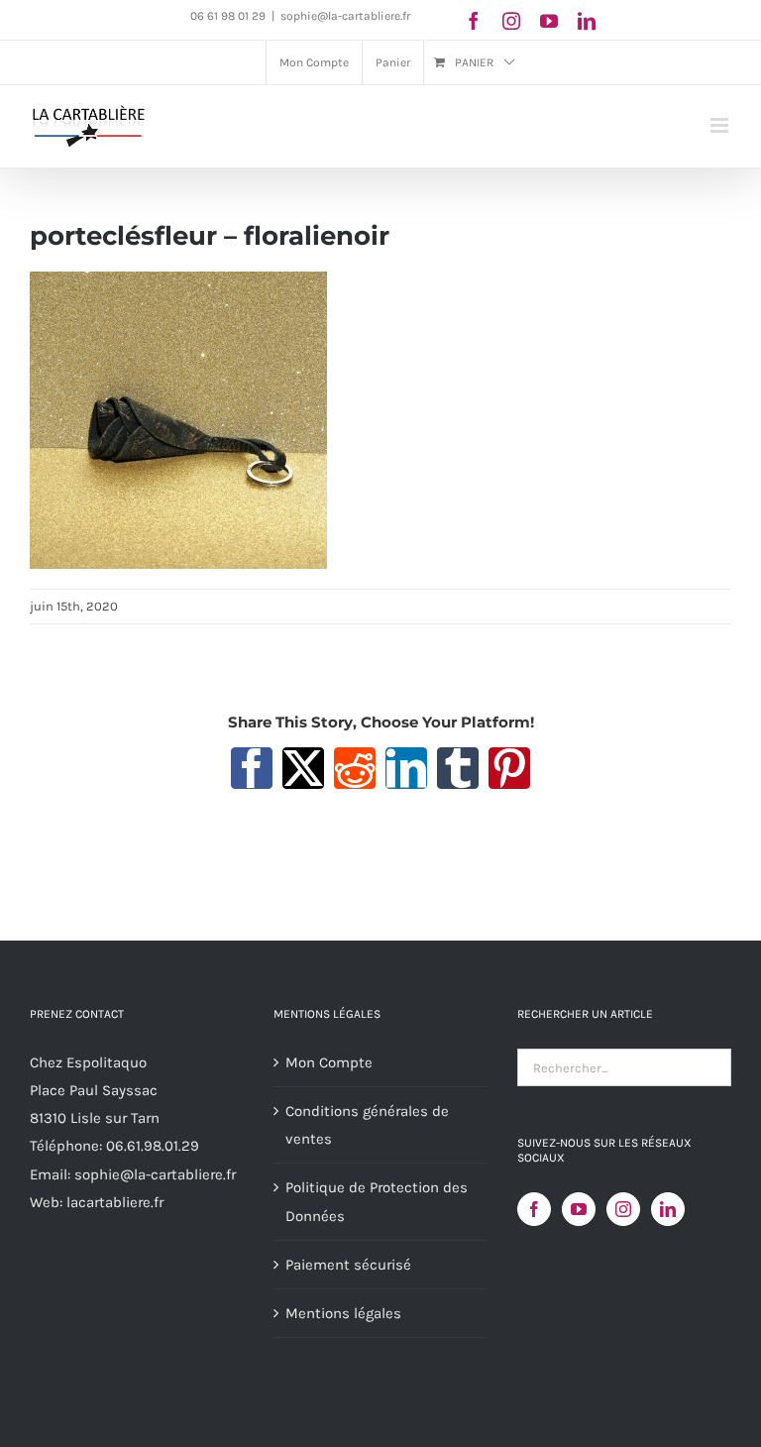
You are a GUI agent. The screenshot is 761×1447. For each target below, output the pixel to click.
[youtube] (549, 21)
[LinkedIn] (668, 1209)
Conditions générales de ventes (367, 1125)
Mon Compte (329, 1062)
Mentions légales (343, 1313)
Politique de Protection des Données (376, 1201)
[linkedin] (586, 21)
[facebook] (474, 21)
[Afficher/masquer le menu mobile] (720, 125)
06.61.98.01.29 (152, 1146)
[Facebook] (534, 1209)
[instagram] (511, 21)
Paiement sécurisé (348, 1265)
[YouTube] (579, 1209)
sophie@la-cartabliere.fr (345, 16)
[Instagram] (623, 1209)
